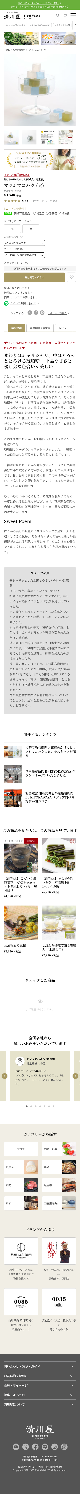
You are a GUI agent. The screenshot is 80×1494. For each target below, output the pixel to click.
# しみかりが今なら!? (40, 25)
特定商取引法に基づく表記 (30, 1467)
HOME (7, 49)
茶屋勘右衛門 (19, 49)
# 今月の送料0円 (62, 25)
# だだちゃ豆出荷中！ (15, 25)
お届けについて (14, 236)
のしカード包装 (14, 249)
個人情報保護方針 (54, 1467)
